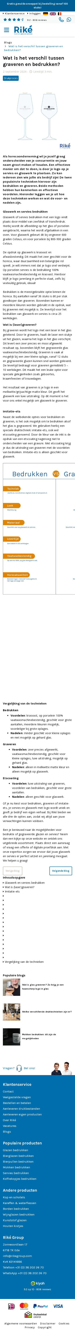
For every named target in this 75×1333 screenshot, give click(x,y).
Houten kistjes (13, 1226)
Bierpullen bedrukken (18, 1161)
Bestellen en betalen (17, 1103)
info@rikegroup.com (17, 1256)
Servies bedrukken (16, 1173)
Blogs (8, 42)
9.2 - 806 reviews (37, 20)
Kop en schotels (14, 1197)
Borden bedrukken (16, 1209)
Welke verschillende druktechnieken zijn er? (47, 1011)
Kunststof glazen (15, 1220)
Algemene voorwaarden (20, 1323)
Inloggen (35, 13)
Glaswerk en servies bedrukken (25, 882)
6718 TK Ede (11, 1250)
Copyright (45, 1327)
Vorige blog (13, 870)
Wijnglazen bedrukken (18, 1214)
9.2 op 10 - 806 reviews (37, 1289)
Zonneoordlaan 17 (15, 1244)
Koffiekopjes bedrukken (19, 1179)
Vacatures (9, 1126)
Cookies (64, 1323)
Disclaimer (47, 1323)
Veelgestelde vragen (17, 1097)
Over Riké (9, 1120)
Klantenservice (14, 13)
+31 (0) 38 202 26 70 (29, 1267)
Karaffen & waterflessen (19, 1203)
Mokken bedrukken (16, 1167)
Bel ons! (29, 1068)
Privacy (30, 1327)
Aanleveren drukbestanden (21, 1108)
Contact (8, 1091)
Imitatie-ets (12, 891)
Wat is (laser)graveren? (19, 887)
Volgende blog (60, 870)
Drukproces (11, 78)
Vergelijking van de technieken (24, 962)
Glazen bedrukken (15, 1150)
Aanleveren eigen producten (22, 1114)
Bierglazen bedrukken (18, 1156)
